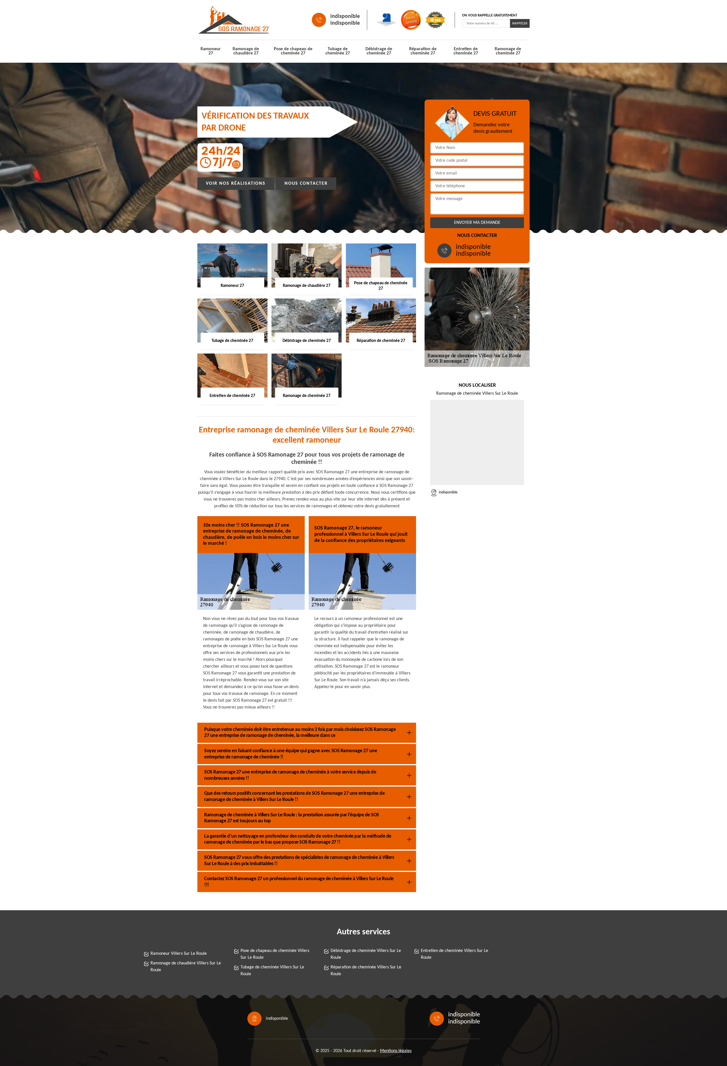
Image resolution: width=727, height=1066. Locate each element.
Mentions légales (395, 1051)
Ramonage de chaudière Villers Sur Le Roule (186, 966)
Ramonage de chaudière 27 (246, 51)
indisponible (345, 16)
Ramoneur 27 (210, 51)
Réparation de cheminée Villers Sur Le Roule (366, 970)
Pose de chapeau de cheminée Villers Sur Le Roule (275, 954)
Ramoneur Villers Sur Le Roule (179, 953)
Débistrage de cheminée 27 (378, 51)
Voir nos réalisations (236, 183)
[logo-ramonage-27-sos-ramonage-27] (223, 20)
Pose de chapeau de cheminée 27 (293, 51)
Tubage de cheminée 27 (337, 51)
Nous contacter (306, 183)
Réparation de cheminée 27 (422, 51)
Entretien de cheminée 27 (466, 51)
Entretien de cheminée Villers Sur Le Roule (454, 954)
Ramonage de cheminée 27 (508, 51)
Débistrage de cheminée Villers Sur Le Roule (366, 954)
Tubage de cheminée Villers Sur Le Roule (272, 970)
